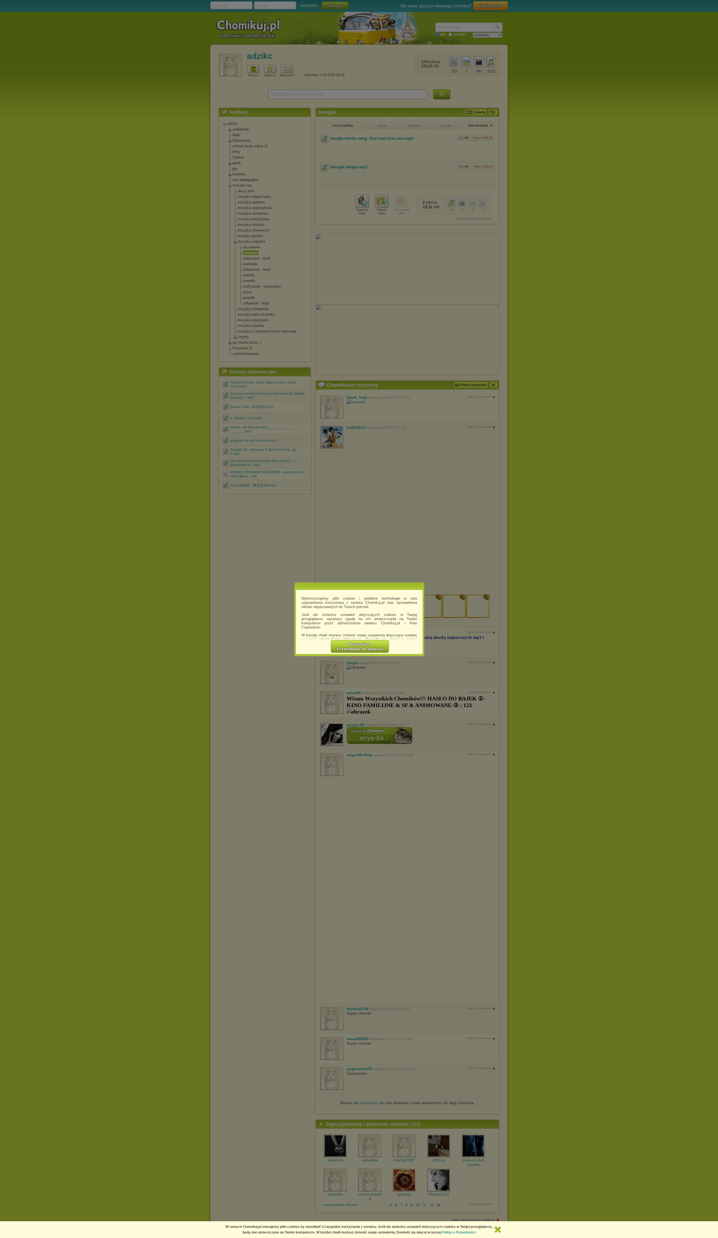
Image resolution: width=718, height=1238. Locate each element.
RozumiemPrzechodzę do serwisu (360, 646)
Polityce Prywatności (459, 1232)
